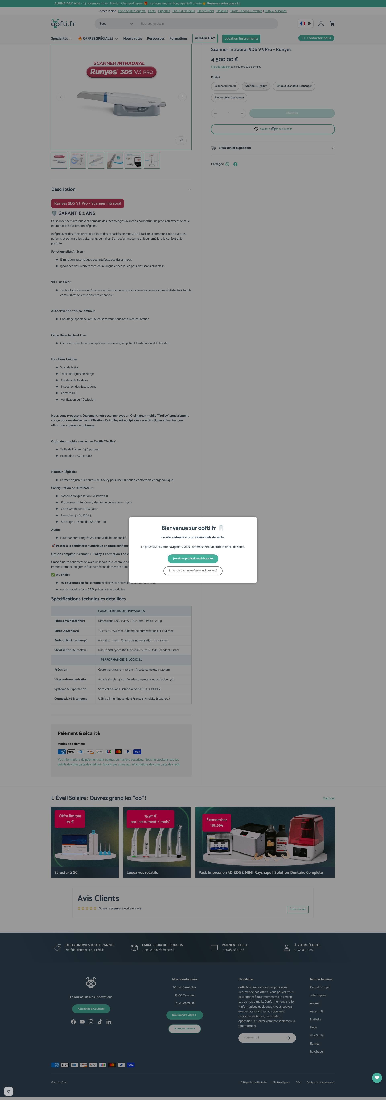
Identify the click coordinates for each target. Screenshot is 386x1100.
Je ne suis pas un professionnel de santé (193, 570)
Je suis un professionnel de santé (193, 558)
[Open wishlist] (377, 1078)
